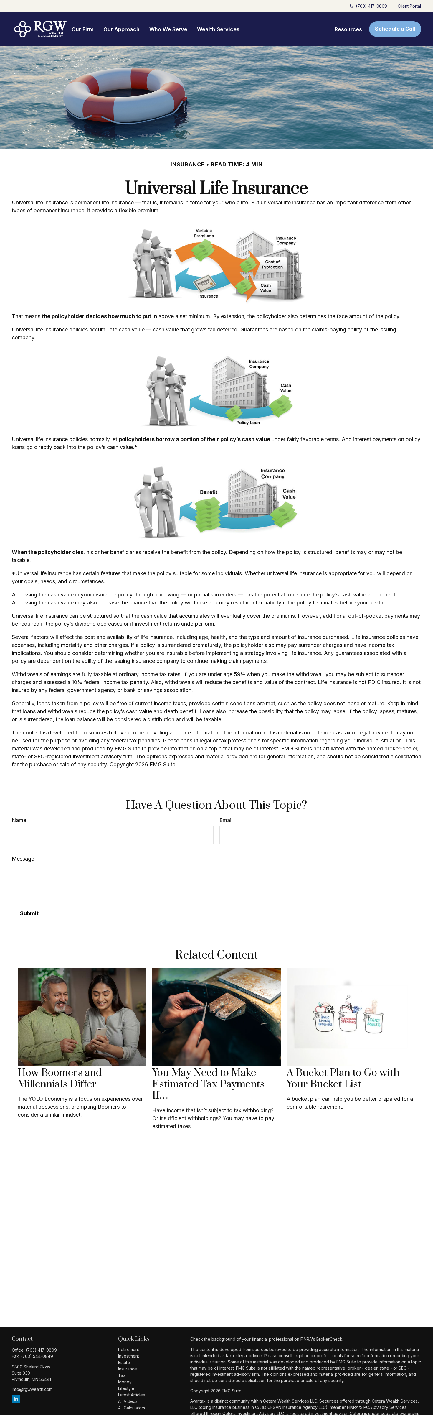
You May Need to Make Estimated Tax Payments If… (208, 1084)
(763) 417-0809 (371, 6)
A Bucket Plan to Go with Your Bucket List (343, 1078)
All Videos (128, 1401)
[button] (82, 29)
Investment (128, 1355)
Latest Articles (131, 1394)
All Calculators (131, 1407)
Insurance (127, 1368)
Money (125, 1381)
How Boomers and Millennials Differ (60, 1078)
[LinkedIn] (16, 1399)
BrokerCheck (329, 1339)
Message (23, 859)
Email (225, 820)
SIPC (364, 1407)
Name (19, 820)
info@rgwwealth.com (32, 1389)
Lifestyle (126, 1388)
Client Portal (409, 6)
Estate (124, 1362)
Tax (121, 1375)
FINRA (352, 1407)
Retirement (128, 1349)
